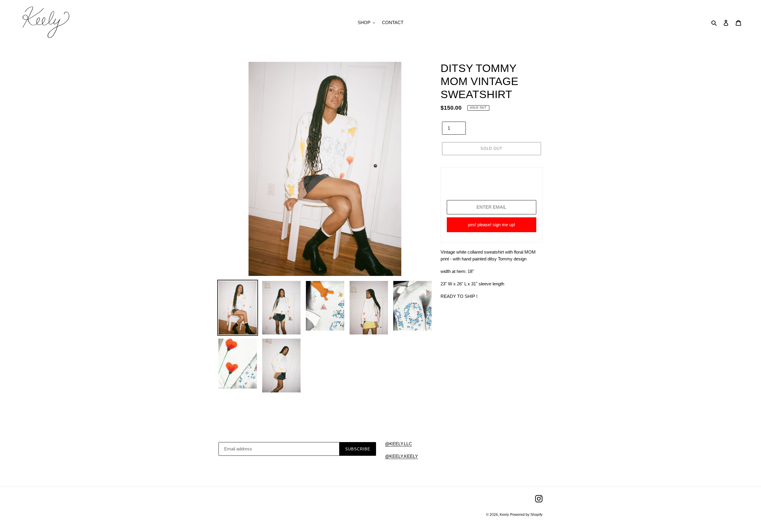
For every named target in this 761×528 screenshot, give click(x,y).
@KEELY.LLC (398, 443)
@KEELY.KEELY (401, 456)
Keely (504, 515)
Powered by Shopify (526, 515)
